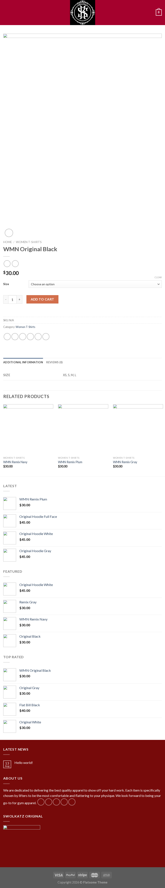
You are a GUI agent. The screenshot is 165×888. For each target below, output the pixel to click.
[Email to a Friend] (30, 336)
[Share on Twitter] (22, 336)
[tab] (23, 362)
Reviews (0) (54, 362)
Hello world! (23, 762)
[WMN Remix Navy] (28, 429)
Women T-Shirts (29, 242)
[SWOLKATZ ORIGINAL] (82, 12)
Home (7, 242)
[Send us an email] (64, 801)
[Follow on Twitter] (56, 801)
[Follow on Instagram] (48, 801)
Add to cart (42, 299)
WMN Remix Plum (70, 462)
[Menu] (5, 12)
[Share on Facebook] (14, 336)
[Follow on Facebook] (40, 801)
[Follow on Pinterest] (71, 801)
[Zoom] (9, 233)
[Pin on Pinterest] (38, 336)
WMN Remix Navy (15, 462)
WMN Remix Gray (125, 462)
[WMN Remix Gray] (138, 429)
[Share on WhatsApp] (7, 336)
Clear (158, 277)
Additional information (23, 362)
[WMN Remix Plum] (83, 429)
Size (6, 284)
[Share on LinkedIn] (45, 336)
